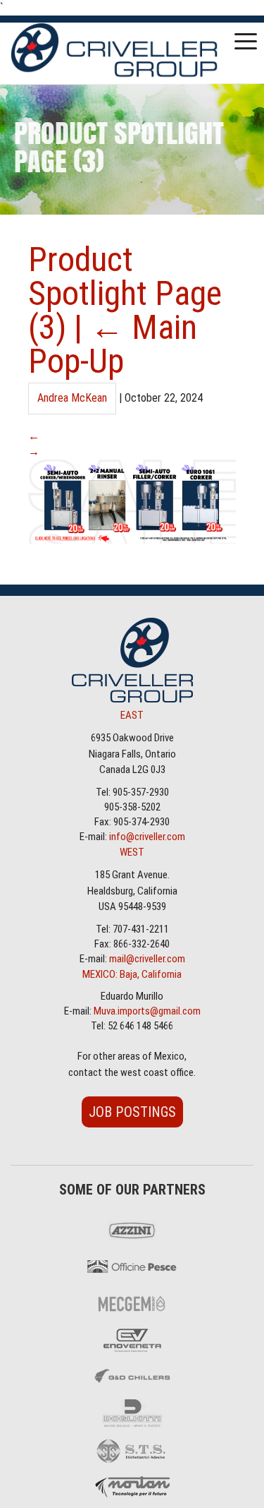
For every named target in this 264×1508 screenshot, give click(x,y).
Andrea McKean (72, 398)
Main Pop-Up (112, 344)
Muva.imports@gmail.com (147, 1011)
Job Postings (132, 1111)
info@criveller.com (147, 836)
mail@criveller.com (147, 958)
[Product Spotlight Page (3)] (132, 538)
